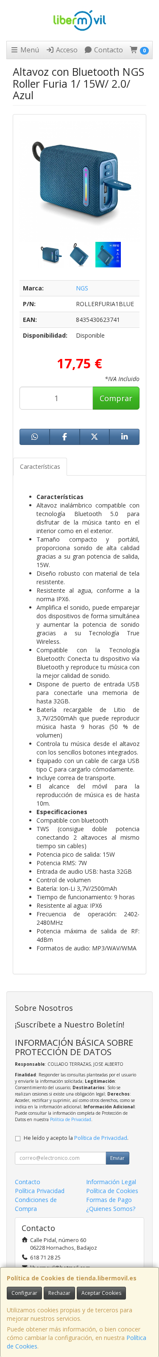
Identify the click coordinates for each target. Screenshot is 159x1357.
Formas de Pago (109, 1200)
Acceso (66, 50)
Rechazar (59, 1293)
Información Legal (111, 1182)
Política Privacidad (39, 1191)
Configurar (24, 1293)
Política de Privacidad (70, 1119)
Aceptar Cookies (101, 1293)
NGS (82, 288)
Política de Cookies (112, 1191)
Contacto (107, 50)
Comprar (116, 398)
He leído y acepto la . (76, 1138)
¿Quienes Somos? (110, 1209)
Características (40, 466)
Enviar (117, 1158)
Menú (29, 50)
